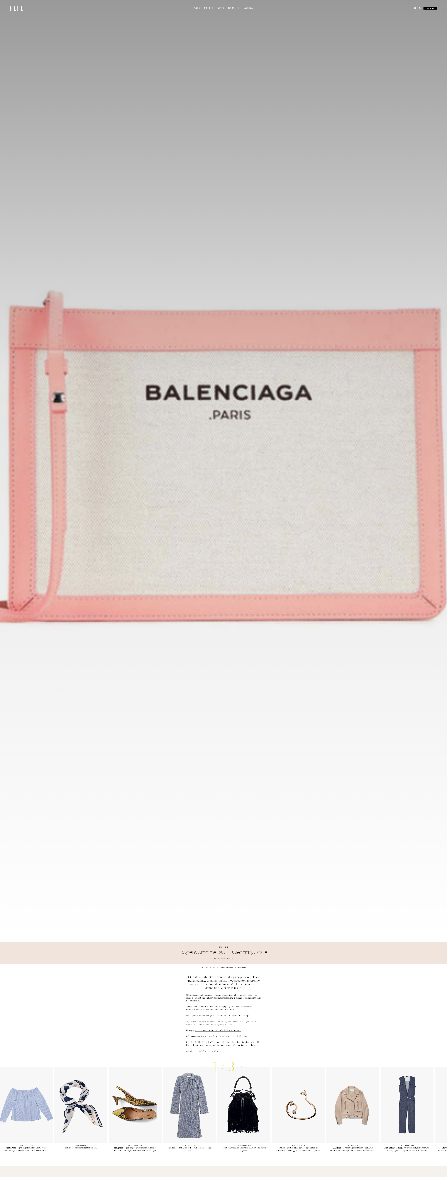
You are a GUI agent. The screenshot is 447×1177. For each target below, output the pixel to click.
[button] (241, 1067)
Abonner (430, 8)
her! (189, 1151)
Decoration (234, 8)
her (245, 1036)
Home (202, 967)
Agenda (248, 8)
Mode (197, 8)
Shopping (223, 947)
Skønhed (208, 8)
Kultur (220, 8)
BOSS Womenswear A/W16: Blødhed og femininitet (218, 1030)
